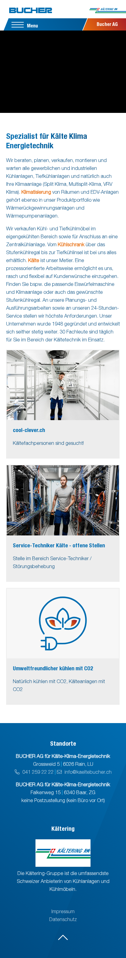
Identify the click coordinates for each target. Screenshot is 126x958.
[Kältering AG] (107, 12)
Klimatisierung (36, 192)
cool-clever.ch (29, 430)
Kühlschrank (71, 244)
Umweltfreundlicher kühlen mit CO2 (53, 668)
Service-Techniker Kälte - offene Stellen (59, 545)
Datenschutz (63, 919)
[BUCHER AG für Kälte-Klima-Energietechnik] (30, 10)
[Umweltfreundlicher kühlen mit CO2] (63, 623)
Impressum (63, 911)
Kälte (33, 260)
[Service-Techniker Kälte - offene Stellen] (63, 500)
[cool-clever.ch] (63, 385)
